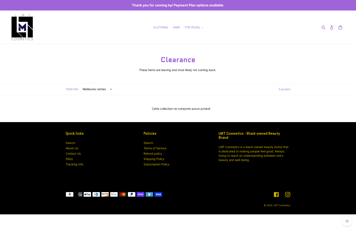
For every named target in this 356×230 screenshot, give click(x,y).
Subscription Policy (156, 164)
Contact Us (73, 153)
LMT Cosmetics (281, 205)
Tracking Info (74, 164)
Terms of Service (155, 148)
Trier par (72, 89)
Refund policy (153, 153)
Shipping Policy (154, 159)
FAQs (69, 159)
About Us (72, 148)
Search (70, 143)
